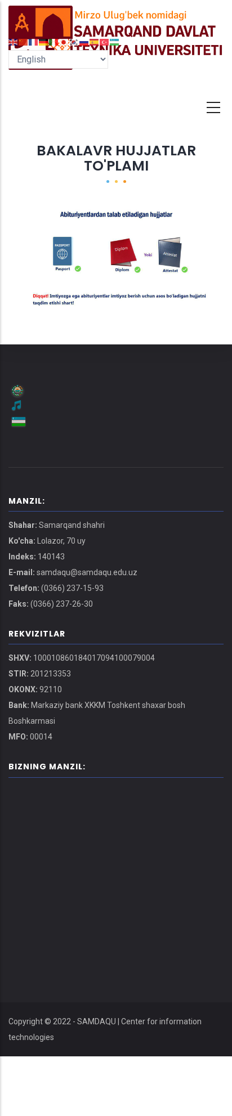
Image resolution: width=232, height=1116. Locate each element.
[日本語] (64, 41)
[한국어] (74, 41)
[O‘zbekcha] (115, 41)
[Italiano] (54, 41)
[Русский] (84, 41)
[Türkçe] (105, 41)
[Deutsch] (44, 41)
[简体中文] (24, 41)
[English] (13, 41)
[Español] (95, 41)
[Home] (116, 17)
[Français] (34, 41)
